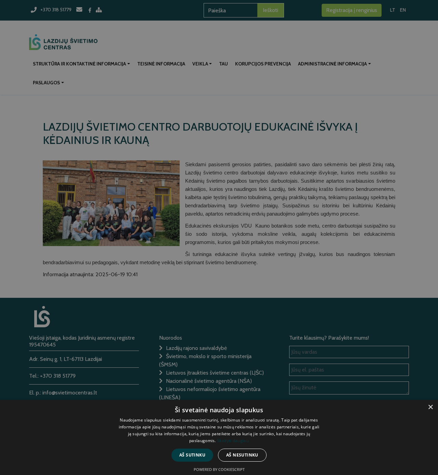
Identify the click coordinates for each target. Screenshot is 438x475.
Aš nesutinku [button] (242, 455)
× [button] (430, 407)
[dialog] (219, 237)
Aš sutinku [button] (192, 455)
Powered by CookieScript (219, 469)
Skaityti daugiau (233, 440)
